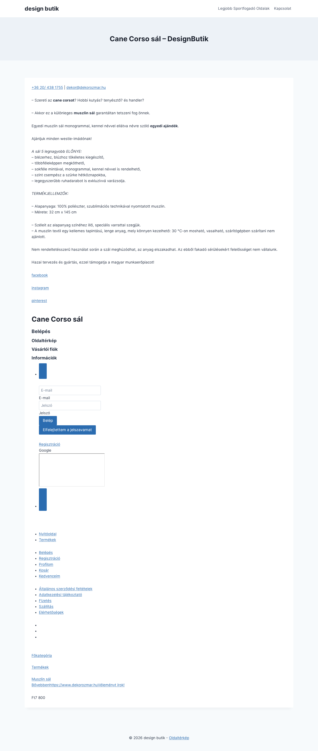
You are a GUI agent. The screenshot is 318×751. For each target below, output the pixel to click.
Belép (48, 420)
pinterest (39, 300)
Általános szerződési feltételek (65, 589)
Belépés (46, 552)
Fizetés (45, 601)
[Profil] (43, 371)
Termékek (47, 540)
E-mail (44, 398)
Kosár (44, 570)
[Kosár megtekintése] (43, 499)
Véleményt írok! (111, 685)
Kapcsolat (282, 8)
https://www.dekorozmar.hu (73, 685)
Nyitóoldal (47, 534)
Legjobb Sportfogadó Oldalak (244, 8)
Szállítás (46, 606)
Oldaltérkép (179, 738)
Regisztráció (49, 444)
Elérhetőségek (51, 612)
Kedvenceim (49, 576)
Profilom (46, 564)
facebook (40, 275)
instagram (40, 288)
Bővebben (40, 685)
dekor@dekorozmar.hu (86, 87)
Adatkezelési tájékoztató (60, 594)
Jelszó (44, 413)
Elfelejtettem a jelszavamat (67, 429)
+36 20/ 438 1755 (47, 87)
